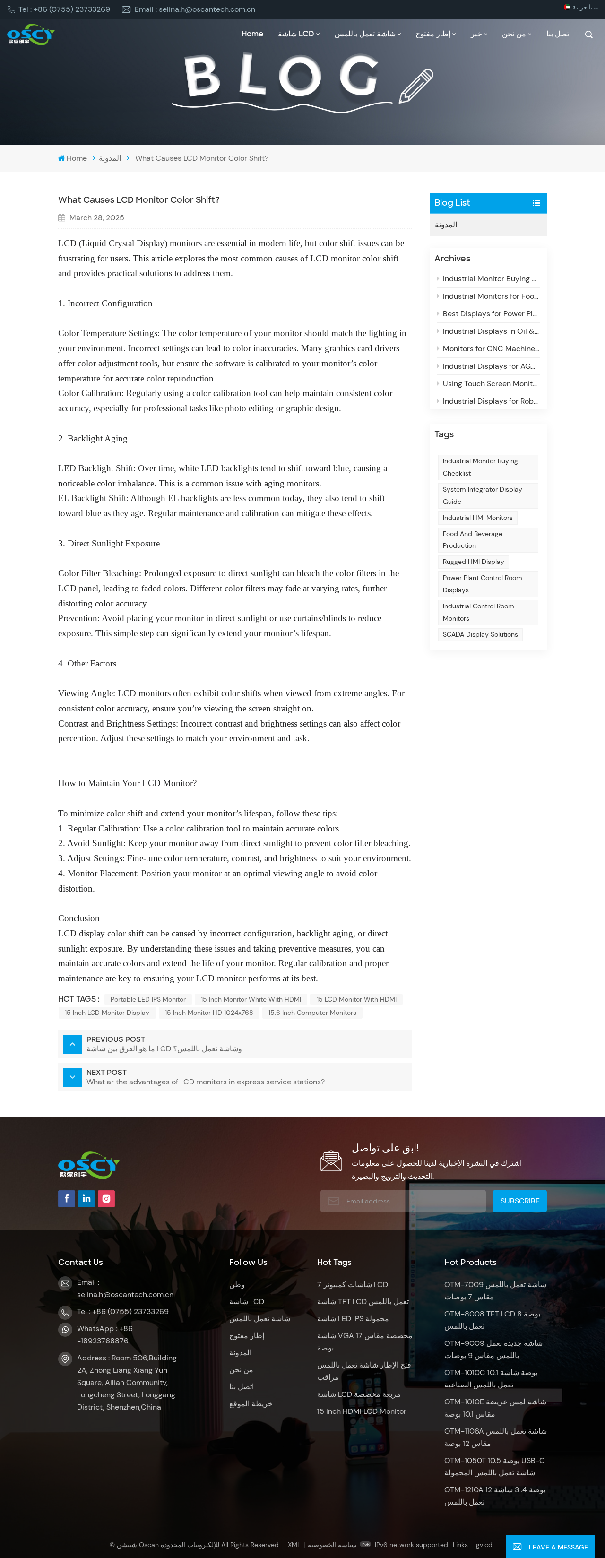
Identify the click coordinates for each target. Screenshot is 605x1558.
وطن (237, 1285)
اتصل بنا (558, 34)
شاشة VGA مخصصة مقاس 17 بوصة (365, 1342)
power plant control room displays (482, 583)
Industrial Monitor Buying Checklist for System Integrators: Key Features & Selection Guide (491, 279)
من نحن (514, 34)
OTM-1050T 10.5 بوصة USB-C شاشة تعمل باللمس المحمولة (494, 1466)
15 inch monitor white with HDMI (251, 999)
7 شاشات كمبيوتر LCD (352, 1285)
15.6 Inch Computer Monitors (312, 1012)
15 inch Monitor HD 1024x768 (209, 1012)
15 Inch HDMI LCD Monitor (361, 1411)
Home (252, 34)
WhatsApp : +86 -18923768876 (105, 1335)
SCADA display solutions (480, 634)
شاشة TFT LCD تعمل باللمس (363, 1302)
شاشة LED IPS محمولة (353, 1319)
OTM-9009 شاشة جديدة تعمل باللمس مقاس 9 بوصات (493, 1349)
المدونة (110, 158)
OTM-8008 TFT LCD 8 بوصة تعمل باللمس (492, 1320)
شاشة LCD (296, 34)
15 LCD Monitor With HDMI (357, 999)
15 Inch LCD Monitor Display (107, 1012)
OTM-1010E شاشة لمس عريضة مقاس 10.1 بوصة (495, 1408)
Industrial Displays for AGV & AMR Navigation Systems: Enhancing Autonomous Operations (491, 366)
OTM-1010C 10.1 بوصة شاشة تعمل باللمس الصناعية (490, 1379)
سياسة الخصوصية (332, 1545)
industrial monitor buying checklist (480, 467)
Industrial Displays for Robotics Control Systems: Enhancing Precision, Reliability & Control (491, 401)
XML (294, 1545)
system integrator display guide (482, 495)
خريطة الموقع (251, 1404)
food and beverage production (472, 539)
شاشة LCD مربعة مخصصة (359, 1394)
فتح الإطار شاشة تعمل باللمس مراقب (364, 1371)
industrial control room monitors (478, 612)
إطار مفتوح (432, 34)
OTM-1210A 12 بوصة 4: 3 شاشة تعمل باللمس (494, 1496)
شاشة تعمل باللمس (365, 34)
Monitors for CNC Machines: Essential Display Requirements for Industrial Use (491, 349)
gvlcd (484, 1545)
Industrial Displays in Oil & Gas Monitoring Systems (491, 331)
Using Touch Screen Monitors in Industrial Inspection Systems (491, 384)
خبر (476, 34)
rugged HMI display (473, 561)
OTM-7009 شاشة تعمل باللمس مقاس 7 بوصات (495, 1291)
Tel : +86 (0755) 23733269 (64, 9)
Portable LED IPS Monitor (148, 999)
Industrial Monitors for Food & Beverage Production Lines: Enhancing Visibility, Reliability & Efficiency (491, 296)
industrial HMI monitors (478, 517)
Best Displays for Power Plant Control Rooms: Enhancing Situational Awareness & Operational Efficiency (491, 314)
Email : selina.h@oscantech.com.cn (195, 9)
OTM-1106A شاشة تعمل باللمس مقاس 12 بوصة (495, 1437)
